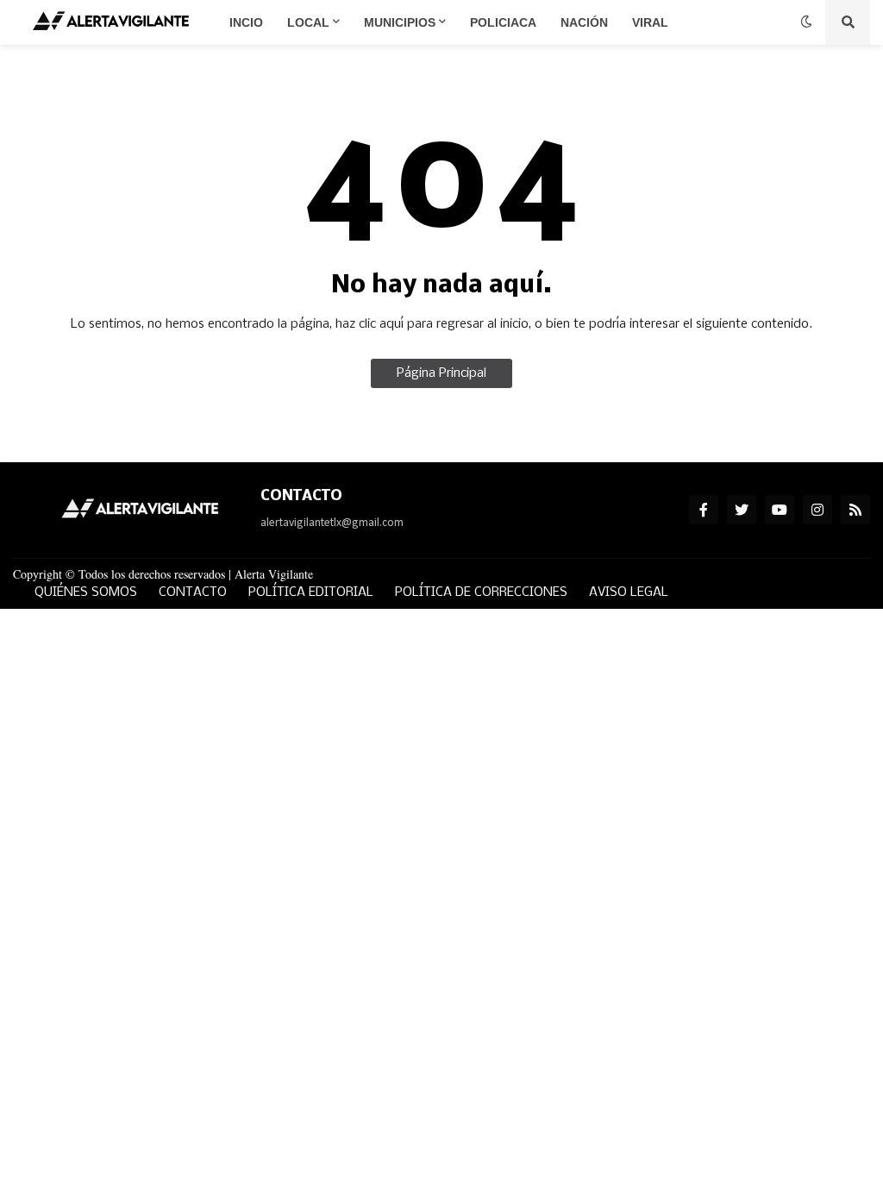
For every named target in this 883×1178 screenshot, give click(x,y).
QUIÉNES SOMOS (85, 592)
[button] (806, 22)
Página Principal (441, 373)
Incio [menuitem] (246, 22)
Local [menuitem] (308, 22)
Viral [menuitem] (650, 22)
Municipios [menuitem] (399, 22)
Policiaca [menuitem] (503, 22)
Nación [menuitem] (584, 22)
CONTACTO (193, 592)
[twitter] (741, 509)
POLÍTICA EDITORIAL (310, 592)
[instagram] (817, 509)
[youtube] (779, 509)
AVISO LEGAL (628, 592)
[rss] (855, 509)
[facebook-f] (703, 509)
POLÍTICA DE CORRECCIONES (481, 592)
